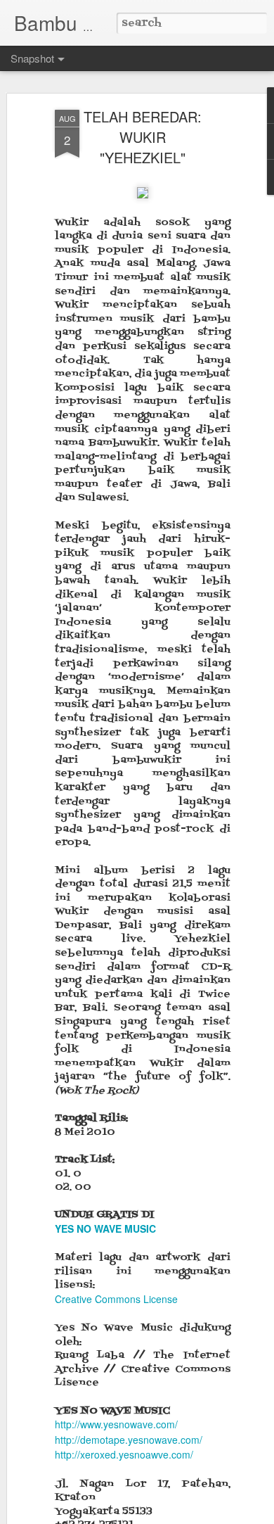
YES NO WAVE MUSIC (105, 1228)
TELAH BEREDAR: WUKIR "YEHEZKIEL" (143, 136)
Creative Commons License (116, 1299)
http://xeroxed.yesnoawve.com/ (124, 1454)
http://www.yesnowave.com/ (116, 1424)
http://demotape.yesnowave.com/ (128, 1440)
